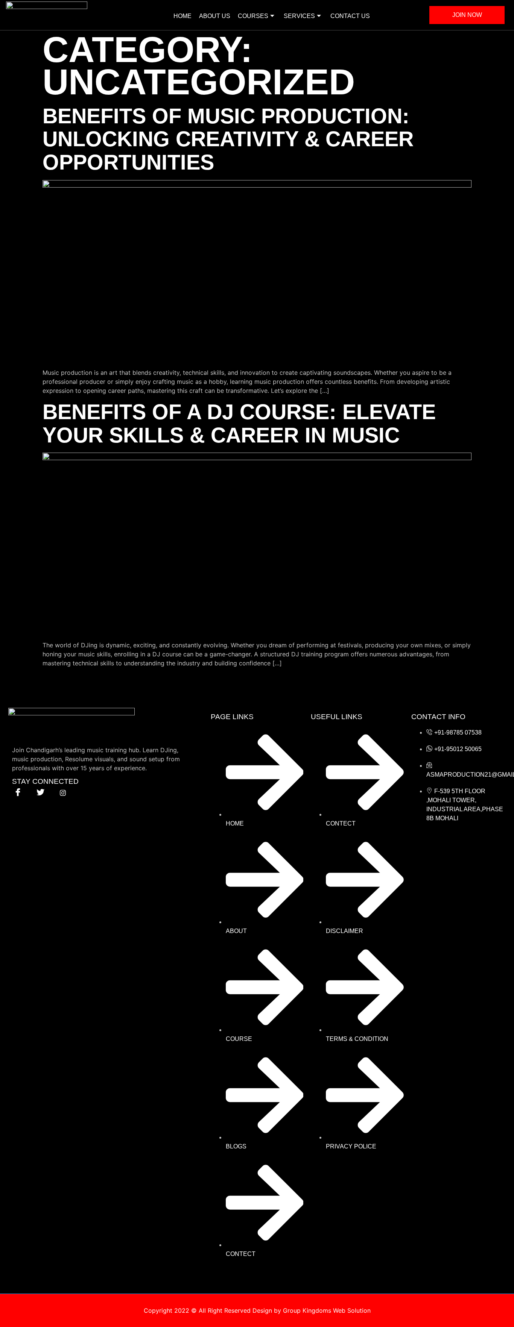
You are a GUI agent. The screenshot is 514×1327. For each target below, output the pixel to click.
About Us (214, 16)
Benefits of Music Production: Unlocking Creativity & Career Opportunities (228, 139)
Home (182, 16)
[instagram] (62, 792)
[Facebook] (17, 792)
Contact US (350, 16)
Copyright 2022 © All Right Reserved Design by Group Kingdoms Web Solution (257, 1310)
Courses (253, 16)
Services (299, 16)
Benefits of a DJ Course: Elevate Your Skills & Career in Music (239, 423)
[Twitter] (40, 792)
